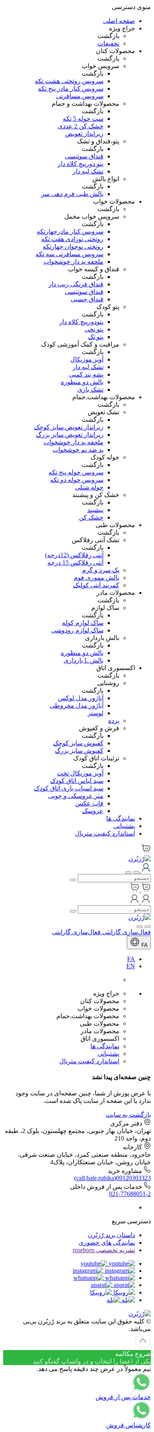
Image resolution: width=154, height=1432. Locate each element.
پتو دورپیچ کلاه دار (80, 163)
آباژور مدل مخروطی (76, 705)
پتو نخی (94, 329)
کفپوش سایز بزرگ (79, 750)
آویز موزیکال (86, 359)
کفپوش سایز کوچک (78, 743)
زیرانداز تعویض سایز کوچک (68, 427)
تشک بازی (90, 389)
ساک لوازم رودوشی (77, 630)
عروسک (92, 810)
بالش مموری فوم (96, 577)
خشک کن (91, 517)
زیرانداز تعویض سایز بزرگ (69, 434)
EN (130, 966)
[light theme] (148, 926)
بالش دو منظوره (82, 382)
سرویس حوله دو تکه (76, 479)
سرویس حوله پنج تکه (76, 472)
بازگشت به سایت (128, 1114)
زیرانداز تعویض (84, 133)
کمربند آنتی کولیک (96, 585)
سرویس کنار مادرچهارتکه (70, 231)
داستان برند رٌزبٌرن (111, 1235)
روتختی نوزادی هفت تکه (72, 239)
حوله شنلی (89, 487)
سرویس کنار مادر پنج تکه (70, 88)
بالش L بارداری (83, 660)
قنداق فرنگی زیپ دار (76, 284)
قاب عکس (89, 803)
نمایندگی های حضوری (107, 1242)
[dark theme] (140, 926)
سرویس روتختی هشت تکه (69, 81)
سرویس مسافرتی (79, 96)
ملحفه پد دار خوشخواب (73, 261)
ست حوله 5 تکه (83, 118)
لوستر (95, 713)
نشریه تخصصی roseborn (104, 1250)
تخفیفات (108, 43)
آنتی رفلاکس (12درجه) (74, 555)
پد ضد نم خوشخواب (78, 449)
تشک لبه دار (88, 171)
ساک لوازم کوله (82, 622)
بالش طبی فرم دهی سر (72, 193)
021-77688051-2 (130, 1193)
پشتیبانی (124, 826)
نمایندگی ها (120, 818)
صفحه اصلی (119, 20)
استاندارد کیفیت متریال (105, 833)
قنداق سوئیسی (84, 156)
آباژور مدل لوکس (80, 698)
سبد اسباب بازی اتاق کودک (68, 788)
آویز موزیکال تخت (80, 773)
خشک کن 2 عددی (80, 126)
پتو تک (95, 336)
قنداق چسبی (87, 299)
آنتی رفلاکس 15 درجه (75, 562)
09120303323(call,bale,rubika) (112, 1178)
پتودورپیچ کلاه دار (81, 321)
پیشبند (95, 510)
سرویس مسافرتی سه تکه (69, 254)
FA (144, 945)
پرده (113, 720)
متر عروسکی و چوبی (75, 795)
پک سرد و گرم (100, 570)
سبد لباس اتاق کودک (76, 780)
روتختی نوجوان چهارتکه (73, 246)
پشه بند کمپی (86, 374)
